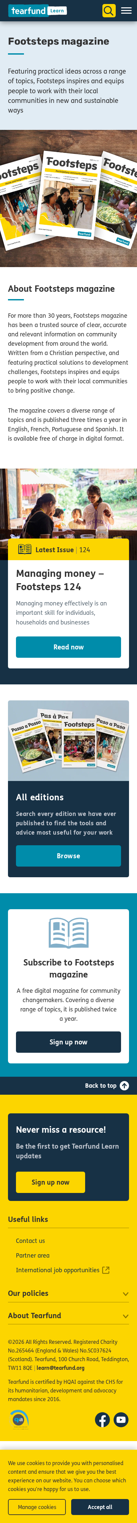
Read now (69, 647)
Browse (68, 856)
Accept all (100, 1507)
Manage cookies (37, 1507)
